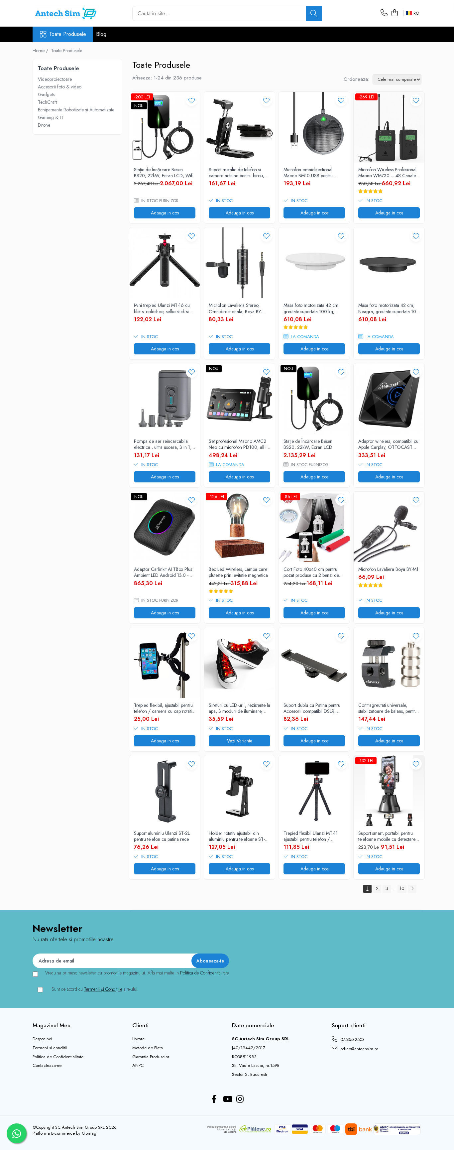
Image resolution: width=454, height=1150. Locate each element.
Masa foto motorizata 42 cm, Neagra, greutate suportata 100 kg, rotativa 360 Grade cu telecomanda (388, 308)
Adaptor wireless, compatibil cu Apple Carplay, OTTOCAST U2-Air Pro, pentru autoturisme (388, 444)
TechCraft (47, 102)
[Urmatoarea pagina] (412, 889)
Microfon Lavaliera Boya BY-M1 (388, 569)
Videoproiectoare (55, 79)
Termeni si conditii (50, 1048)
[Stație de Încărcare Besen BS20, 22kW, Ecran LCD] (314, 398)
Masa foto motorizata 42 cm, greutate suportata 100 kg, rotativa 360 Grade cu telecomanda (312, 308)
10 (401, 888)
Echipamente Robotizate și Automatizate (76, 109)
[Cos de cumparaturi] (394, 13)
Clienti (140, 1025)
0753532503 (352, 1039)
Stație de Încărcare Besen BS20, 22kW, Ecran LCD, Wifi (163, 173)
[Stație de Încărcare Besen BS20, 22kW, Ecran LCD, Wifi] (164, 127)
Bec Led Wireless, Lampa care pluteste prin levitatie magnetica (238, 572)
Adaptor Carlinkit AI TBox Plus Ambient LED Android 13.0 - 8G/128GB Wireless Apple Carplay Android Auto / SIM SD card (163, 572)
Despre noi (42, 1039)
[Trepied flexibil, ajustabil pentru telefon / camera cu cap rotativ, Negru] (164, 662)
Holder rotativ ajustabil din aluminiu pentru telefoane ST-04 (237, 836)
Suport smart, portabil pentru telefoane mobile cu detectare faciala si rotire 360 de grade (387, 836)
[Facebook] (214, 1099)
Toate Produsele (67, 34)
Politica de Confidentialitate (204, 972)
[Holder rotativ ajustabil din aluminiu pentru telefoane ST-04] (239, 790)
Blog (101, 34)
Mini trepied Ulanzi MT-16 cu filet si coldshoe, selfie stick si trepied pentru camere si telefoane (162, 308)
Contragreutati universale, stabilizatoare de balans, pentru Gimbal (387, 708)
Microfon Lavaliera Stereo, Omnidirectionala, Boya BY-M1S (235, 308)
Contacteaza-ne (47, 1066)
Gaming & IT (50, 117)
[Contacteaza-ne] (384, 13)
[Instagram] (240, 1099)
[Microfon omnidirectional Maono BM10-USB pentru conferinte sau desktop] (314, 127)
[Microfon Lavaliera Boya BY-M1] (389, 526)
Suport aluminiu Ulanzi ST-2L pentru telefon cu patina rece (162, 836)
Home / (41, 50)
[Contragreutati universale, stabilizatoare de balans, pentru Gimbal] (389, 662)
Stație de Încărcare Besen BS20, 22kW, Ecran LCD (308, 444)
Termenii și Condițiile (103, 989)
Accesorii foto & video (59, 86)
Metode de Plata (147, 1048)
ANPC (138, 1066)
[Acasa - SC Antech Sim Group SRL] (66, 13)
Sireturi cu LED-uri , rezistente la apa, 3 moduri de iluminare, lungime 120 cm (239, 708)
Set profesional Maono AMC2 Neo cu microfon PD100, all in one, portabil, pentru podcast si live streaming (239, 444)
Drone (44, 125)
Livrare (138, 1039)
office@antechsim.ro (358, 1049)
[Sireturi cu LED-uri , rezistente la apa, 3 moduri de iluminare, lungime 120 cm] (239, 662)
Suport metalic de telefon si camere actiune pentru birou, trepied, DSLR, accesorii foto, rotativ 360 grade (237, 173)
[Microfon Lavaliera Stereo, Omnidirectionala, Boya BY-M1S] (239, 262)
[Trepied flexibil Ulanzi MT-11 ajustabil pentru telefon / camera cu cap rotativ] (314, 790)
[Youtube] (227, 1099)
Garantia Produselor (150, 1057)
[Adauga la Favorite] (191, 100)
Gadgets (46, 94)
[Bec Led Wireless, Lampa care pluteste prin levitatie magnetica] (239, 526)
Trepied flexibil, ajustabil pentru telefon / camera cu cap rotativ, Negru (164, 708)
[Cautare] (314, 13)
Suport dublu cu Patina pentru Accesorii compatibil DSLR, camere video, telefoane (312, 708)
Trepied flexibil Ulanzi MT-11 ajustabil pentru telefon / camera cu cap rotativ (311, 836)
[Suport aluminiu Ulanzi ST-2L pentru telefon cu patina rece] (164, 790)
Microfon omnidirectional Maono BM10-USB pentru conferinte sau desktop (308, 173)
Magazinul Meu (51, 1025)
